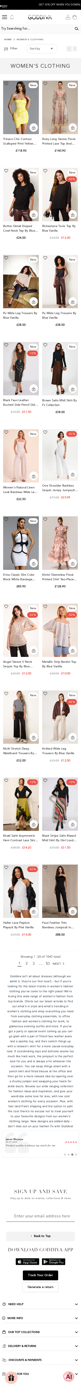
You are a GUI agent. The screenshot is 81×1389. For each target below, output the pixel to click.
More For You (18, 1374)
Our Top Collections (24, 1332)
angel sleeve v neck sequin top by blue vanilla (17, 664)
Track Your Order (40, 1275)
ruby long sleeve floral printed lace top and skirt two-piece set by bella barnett (58, 141)
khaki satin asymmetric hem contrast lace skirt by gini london (19, 838)
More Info (15, 1318)
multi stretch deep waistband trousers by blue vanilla (18, 751)
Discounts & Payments (25, 1360)
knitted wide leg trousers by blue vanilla (58, 751)
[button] (69, 48)
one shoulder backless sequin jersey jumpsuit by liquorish (58, 488)
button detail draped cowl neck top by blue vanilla (19, 228)
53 (48, 964)
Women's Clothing (30, 40)
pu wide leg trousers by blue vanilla (20, 315)
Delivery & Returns (22, 1346)
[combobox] (36, 28)
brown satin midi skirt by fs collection (59, 402)
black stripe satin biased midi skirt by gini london (59, 838)
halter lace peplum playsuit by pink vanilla (18, 925)
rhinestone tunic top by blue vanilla (59, 228)
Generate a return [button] (41, 1287)
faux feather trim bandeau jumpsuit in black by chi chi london (59, 925)
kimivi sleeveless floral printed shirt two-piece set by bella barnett (58, 577)
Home (8, 40)
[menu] (4, 17)
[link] (40, 1144)
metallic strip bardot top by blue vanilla (59, 664)
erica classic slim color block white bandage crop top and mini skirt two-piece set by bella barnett (19, 577)
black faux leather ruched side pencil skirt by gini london (20, 402)
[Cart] (74, 17)
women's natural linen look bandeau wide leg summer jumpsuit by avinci (20, 489)
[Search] (76, 28)
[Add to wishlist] (6, 83)
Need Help (15, 1304)
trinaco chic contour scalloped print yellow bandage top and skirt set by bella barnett (19, 141)
